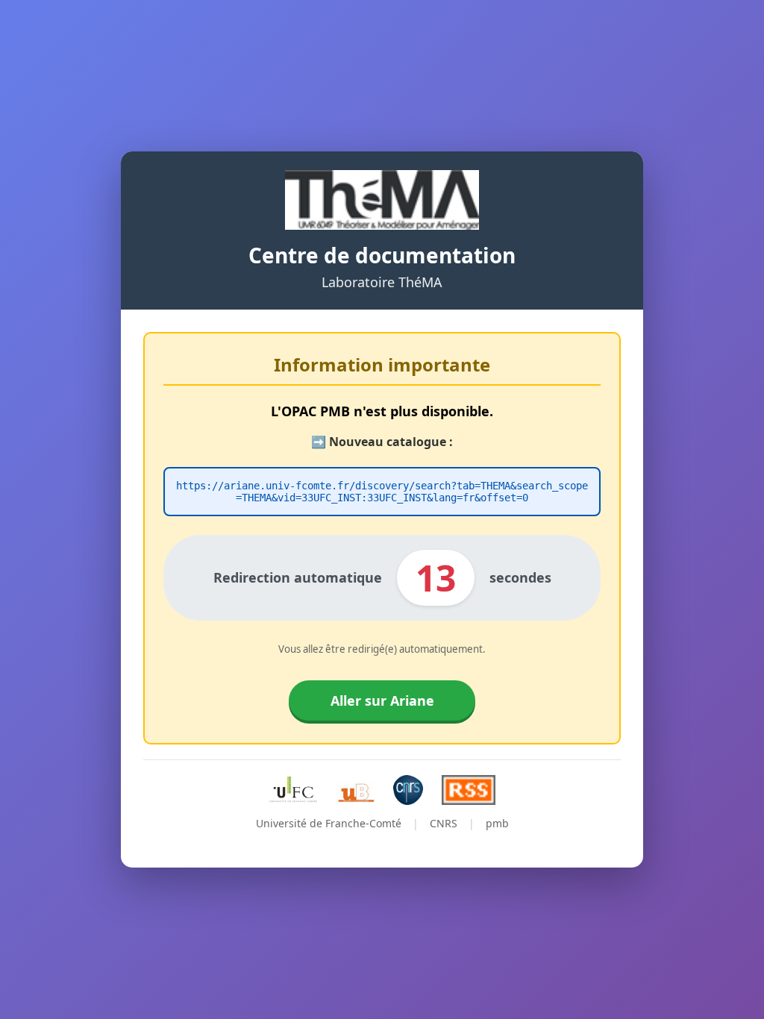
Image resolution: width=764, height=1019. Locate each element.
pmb (497, 823)
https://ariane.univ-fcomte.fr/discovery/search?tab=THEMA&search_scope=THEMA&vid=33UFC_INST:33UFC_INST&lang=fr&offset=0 (382, 492)
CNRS (443, 823)
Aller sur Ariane (382, 700)
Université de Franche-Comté (328, 823)
